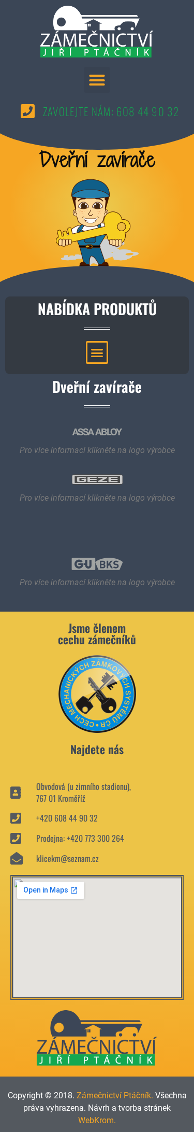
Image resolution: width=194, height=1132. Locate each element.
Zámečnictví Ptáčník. (115, 1095)
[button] (97, 80)
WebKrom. (97, 1120)
